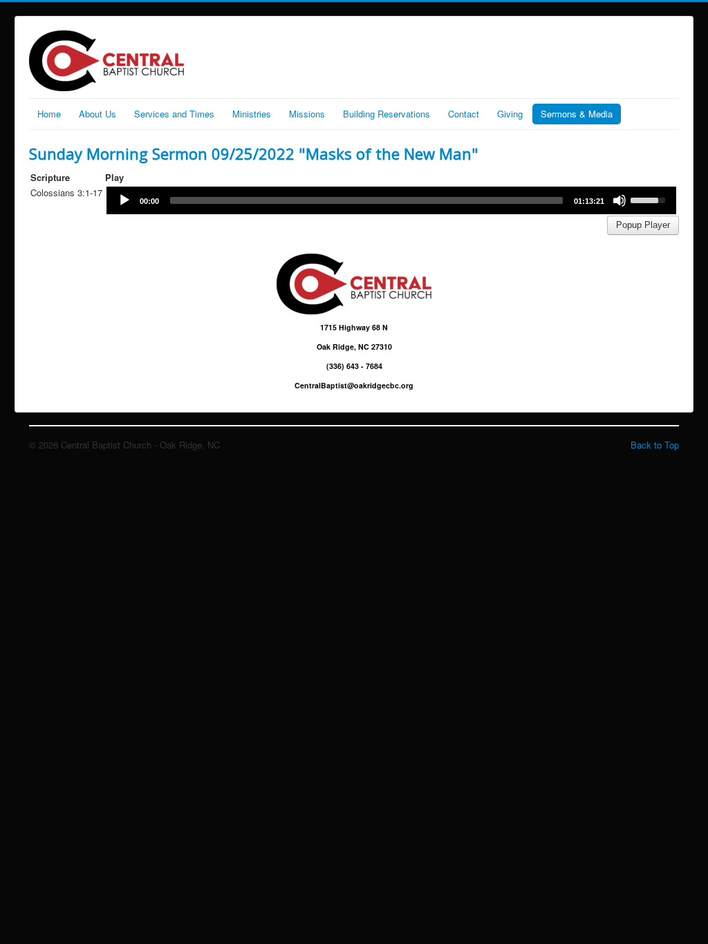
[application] (391, 200)
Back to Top (655, 444)
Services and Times (174, 113)
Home (49, 113)
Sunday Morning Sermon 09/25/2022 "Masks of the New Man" (253, 153)
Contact (463, 113)
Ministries (251, 113)
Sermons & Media (577, 113)
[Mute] (619, 200)
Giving (510, 113)
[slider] (366, 200)
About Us (97, 113)
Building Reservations (386, 113)
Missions (307, 113)
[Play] (124, 200)
